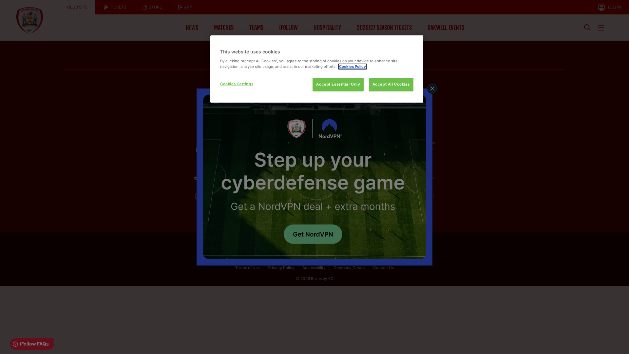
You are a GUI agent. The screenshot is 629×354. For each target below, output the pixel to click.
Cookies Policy (352, 66)
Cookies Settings (236, 84)
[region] (316, 69)
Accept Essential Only (338, 84)
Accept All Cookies (391, 84)
